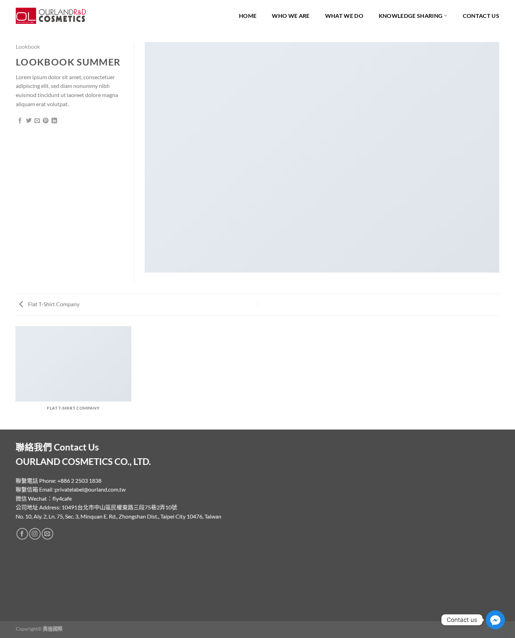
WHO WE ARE (290, 15)
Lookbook (28, 46)
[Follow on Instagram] (35, 534)
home (247, 15)
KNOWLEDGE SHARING (410, 15)
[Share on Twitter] (29, 121)
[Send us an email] (47, 534)
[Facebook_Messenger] (495, 619)
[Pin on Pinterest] (45, 121)
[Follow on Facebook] (22, 534)
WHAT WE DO (344, 15)
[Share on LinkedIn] (54, 121)
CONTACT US (481, 15)
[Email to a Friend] (37, 121)
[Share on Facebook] (20, 121)
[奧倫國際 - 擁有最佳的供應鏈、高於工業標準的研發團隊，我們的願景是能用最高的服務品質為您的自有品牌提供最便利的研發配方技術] (51, 16)
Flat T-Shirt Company (53, 304)
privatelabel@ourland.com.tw (90, 489)
